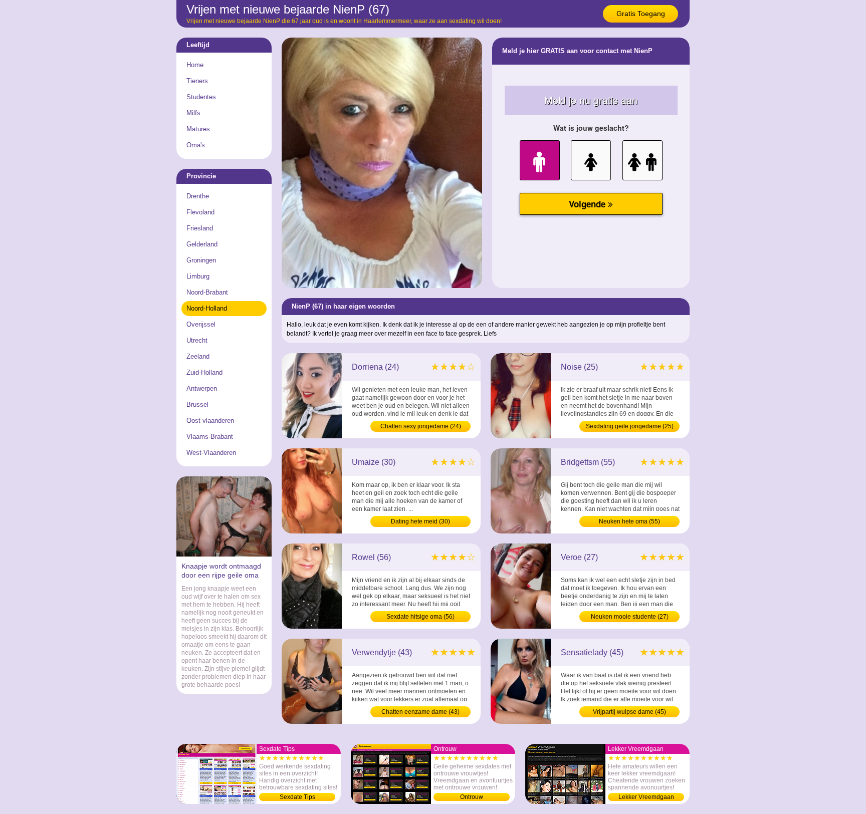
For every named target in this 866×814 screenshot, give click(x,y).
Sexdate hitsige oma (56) (420, 616)
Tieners (197, 81)
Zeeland (197, 356)
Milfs (193, 113)
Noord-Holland (206, 308)
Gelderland (202, 244)
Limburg (197, 276)
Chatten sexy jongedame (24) (420, 426)
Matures (198, 129)
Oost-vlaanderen (210, 420)
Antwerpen (201, 388)
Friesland (199, 228)
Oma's (195, 145)
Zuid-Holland (204, 372)
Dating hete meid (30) (420, 521)
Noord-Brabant (207, 292)
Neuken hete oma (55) (629, 521)
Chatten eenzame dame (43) (420, 711)
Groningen (201, 260)
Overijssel (200, 324)
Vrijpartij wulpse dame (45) (629, 711)
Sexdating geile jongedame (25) (630, 426)
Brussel (197, 404)
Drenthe (197, 196)
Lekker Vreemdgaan (646, 796)
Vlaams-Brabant (209, 436)
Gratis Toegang (640, 14)
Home (194, 65)
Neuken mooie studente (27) (630, 616)
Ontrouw (471, 796)
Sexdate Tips (297, 796)
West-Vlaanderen (211, 452)
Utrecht (196, 340)
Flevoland (200, 212)
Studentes (201, 97)
